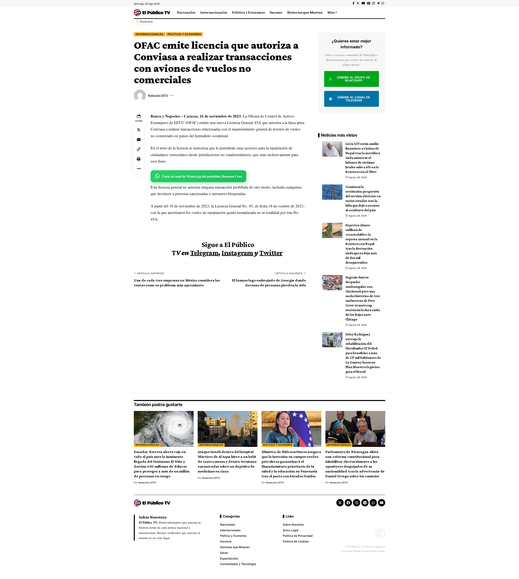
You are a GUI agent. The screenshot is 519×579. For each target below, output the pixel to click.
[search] (382, 12)
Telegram (204, 253)
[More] (139, 169)
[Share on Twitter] (139, 130)
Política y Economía (184, 34)
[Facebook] (353, 3)
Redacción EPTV (158, 95)
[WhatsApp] (383, 3)
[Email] (139, 139)
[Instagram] (373, 3)
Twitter (270, 253)
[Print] (139, 159)
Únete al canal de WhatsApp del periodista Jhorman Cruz (202, 176)
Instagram (237, 253)
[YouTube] (363, 3)
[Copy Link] (139, 149)
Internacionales (149, 34)
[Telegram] (378, 3)
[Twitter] (357, 3)
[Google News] (368, 3)
